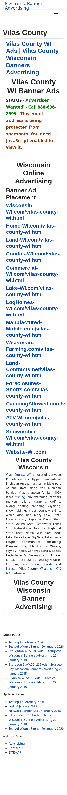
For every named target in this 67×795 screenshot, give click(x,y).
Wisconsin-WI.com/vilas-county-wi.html (32, 212)
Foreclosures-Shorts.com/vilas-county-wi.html (28, 389)
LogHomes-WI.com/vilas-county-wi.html (32, 308)
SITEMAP (15, 752)
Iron (25, 564)
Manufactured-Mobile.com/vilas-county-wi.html (28, 328)
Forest (10, 569)
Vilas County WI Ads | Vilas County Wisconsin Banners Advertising (32, 58)
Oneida (47, 564)
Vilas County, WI (18, 475)
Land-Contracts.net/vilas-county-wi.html (30, 369)
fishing (20, 497)
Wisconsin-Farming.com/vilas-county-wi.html (30, 349)
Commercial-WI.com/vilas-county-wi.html (32, 274)
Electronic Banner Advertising (23, 5)
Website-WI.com (26, 452)
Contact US (16, 748)
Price (35, 564)
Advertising (17, 743)
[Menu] (56, 13)
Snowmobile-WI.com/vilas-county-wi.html (32, 438)
